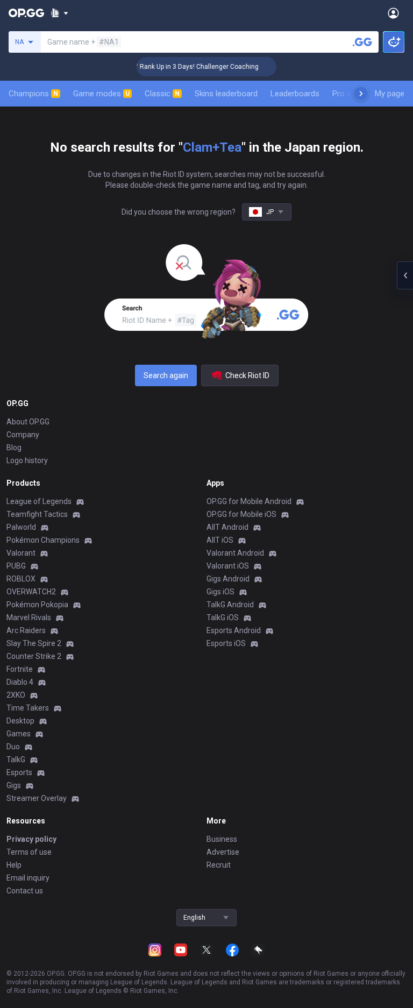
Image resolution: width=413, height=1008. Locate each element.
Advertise (222, 852)
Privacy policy (31, 839)
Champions (33, 93)
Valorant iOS (227, 566)
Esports (19, 772)
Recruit (218, 865)
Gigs (13, 785)
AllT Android (227, 527)
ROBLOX (20, 578)
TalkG (15, 759)
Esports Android (233, 630)
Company (22, 434)
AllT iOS (219, 540)
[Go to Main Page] (26, 13)
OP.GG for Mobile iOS (241, 514)
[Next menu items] (360, 93)
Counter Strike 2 (33, 656)
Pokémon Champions (43, 540)
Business (221, 839)
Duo (13, 746)
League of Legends (39, 501)
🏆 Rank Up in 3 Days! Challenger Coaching (188, 66)
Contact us (24, 890)
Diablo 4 (19, 682)
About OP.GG (27, 421)
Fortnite (19, 669)
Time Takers (27, 708)
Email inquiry (27, 878)
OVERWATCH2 (31, 591)
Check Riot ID (247, 375)
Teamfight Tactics (37, 514)
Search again (166, 375)
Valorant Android (235, 553)
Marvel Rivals (28, 617)
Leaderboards (294, 93)
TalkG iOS (222, 617)
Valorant (20, 553)
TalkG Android (230, 604)
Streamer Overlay (36, 798)
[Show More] (59, 13)
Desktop (20, 720)
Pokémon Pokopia (37, 604)
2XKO (15, 695)
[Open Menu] (393, 13)
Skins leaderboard (226, 93)
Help (14, 865)
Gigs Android (228, 578)
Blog (14, 447)
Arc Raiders (26, 630)
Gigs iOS (220, 591)
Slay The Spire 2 (33, 643)
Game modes (101, 93)
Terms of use (29, 852)
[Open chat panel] (405, 275)
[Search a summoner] (362, 42)
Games (18, 733)
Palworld (21, 527)
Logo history (27, 460)
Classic (162, 93)
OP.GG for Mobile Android (248, 501)
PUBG (16, 566)
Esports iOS (226, 643)
